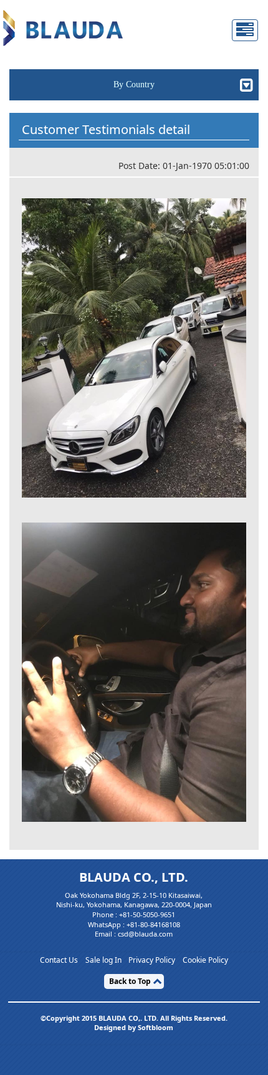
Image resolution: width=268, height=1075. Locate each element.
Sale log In (103, 960)
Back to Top (130, 981)
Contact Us (59, 960)
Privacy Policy (151, 960)
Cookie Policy (205, 960)
